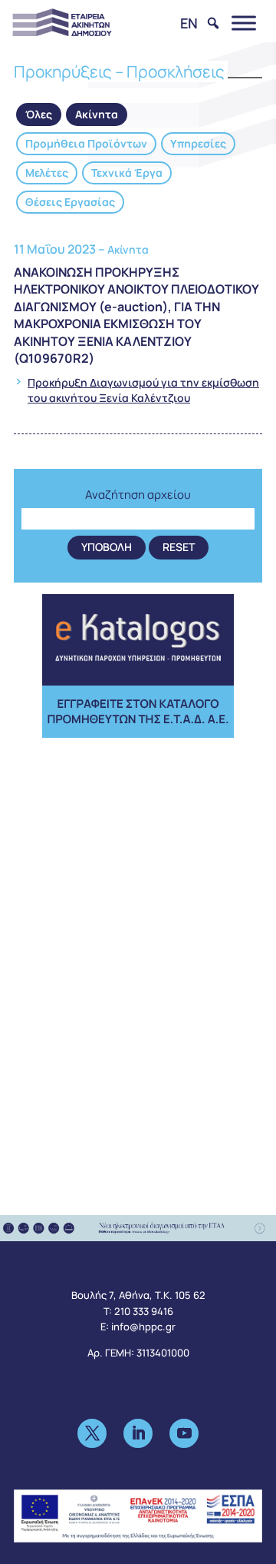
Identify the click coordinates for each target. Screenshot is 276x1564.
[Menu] (244, 22)
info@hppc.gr (143, 1326)
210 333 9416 (143, 1311)
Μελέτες (46, 172)
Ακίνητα (96, 114)
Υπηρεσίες (198, 143)
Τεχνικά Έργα (127, 172)
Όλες (38, 114)
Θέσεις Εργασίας (70, 201)
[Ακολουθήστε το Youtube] (184, 1433)
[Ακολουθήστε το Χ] (92, 1433)
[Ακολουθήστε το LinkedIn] (138, 1433)
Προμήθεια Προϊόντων (86, 143)
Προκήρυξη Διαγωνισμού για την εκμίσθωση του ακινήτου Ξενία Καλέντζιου (143, 390)
